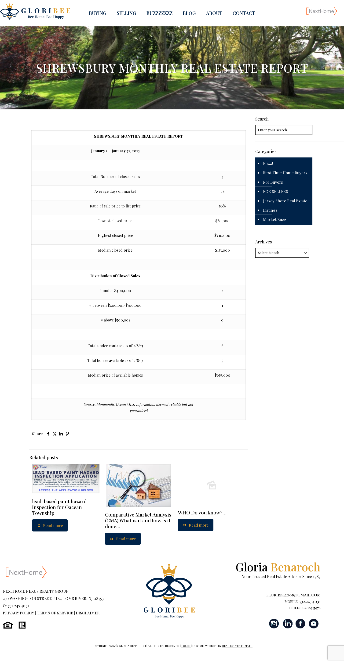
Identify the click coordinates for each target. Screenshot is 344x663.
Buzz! (268, 163)
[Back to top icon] (321, 653)
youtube (313, 623)
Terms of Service (55, 612)
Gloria (278, 566)
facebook (300, 623)
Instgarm (274, 623)
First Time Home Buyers (285, 172)
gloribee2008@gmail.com (293, 594)
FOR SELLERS (275, 191)
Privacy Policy (18, 612)
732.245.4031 (310, 601)
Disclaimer (88, 612)
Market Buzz (274, 219)
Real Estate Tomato (237, 646)
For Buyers (273, 182)
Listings (270, 210)
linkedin (287, 623)
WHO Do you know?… (202, 512)
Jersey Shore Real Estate (285, 200)
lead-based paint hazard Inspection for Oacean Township (59, 507)
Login (186, 646)
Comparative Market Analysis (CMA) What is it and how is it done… (138, 520)
